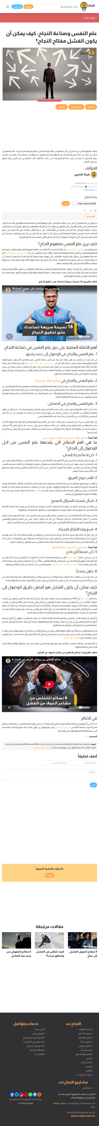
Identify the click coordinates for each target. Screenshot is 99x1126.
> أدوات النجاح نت (85, 1074)
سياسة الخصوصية (30, 1099)
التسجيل (17, 6)
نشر (93, 785)
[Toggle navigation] (7, 6)
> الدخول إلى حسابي (36, 1046)
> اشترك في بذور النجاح (34, 1037)
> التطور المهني (86, 1046)
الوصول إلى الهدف (71, 637)
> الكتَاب (89, 1070)
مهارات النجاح (77, 186)
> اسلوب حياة (87, 1041)
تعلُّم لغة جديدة (48, 380)
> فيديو (89, 1058)
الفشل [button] (62, 107)
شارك (65, 203)
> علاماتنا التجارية (37, 1050)
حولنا (40, 1099)
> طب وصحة (87, 1050)
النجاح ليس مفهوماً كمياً (16, 253)
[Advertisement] (49, 128)
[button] (49, 216)
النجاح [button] (91, 107)
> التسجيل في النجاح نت (34, 1041)
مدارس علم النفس (75, 249)
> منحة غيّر (88, 1087)
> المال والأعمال (86, 1037)
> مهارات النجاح (86, 1033)
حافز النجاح (72, 557)
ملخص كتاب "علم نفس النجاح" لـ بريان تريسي (64, 438)
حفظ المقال (89, 189)
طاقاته (37, 490)
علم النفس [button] (76, 107)
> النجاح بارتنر (38, 1033)
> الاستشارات (87, 1062)
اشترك (49, 875)
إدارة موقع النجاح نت (41, 747)
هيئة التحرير (82, 174)
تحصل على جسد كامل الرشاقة (39, 363)
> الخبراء (89, 1066)
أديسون (84, 598)
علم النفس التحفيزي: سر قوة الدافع (69, 547)
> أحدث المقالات (85, 1029)
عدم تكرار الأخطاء (63, 727)
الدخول (28, 6)
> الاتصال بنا (39, 1054)
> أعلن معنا (40, 1029)
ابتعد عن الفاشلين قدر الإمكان (65, 564)
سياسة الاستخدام (15, 1099)
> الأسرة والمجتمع (84, 1054)
